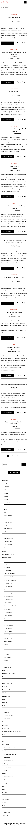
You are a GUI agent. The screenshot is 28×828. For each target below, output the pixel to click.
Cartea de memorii (8, 609)
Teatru (5, 548)
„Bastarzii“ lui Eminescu (14, 347)
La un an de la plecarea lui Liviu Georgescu (14, 206)
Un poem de (7, 780)
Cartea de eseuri (8, 589)
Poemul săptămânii (8, 776)
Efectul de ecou (7, 767)
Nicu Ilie (10, 823)
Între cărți (6, 654)
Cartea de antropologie (9, 573)
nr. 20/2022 (17, 428)
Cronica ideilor (7, 635)
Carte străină (7, 567)
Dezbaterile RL (5, 680)
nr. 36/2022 (17, 351)
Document (4, 686)
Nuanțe (5, 509)
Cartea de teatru (8, 622)
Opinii (5, 512)
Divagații (6, 493)
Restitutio (6, 660)
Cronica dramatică (8, 538)
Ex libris (6, 644)
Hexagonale (7, 757)
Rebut (5, 770)
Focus (5, 647)
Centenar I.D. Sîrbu (8, 715)
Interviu (4, 738)
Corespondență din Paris (10, 754)
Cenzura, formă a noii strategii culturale (14, 129)
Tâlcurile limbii (6, 812)
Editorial (6, 496)
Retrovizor (6, 664)
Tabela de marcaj (8, 528)
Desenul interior (8, 641)
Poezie (4, 773)
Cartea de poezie (8, 612)
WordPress (22, 825)
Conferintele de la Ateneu (8, 673)
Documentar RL (6, 689)
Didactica (6, 490)
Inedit (3, 735)
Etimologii (4, 702)
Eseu (14, 344)
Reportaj (4, 793)
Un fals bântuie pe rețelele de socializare (14, 384)
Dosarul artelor (6, 696)
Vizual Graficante (16, 823)
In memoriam (5, 728)
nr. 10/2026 (17, 95)
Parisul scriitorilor (8, 760)
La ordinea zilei (7, 506)
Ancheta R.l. (5, 531)
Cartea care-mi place (9, 570)
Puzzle (5, 525)
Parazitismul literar (14, 17)
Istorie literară (14, 49)
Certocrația (6, 483)
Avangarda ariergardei (9, 564)
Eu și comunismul (6, 705)
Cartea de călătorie (8, 577)
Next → (19, 455)
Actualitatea (14, 14)
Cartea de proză (8, 615)
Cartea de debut (8, 586)
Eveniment (5, 709)
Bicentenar (6, 712)
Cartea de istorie (8, 602)
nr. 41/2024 (17, 170)
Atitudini (14, 382)
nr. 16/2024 (17, 210)
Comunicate (5, 670)
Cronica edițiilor (8, 631)
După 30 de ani (7, 809)
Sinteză (4, 802)
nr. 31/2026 (17, 21)
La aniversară (7, 718)
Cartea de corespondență (10, 580)
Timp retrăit (5, 815)
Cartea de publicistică (9, 619)
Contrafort (6, 486)
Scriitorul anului (6, 799)
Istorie (3, 741)
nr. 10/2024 (17, 246)
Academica (5, 477)
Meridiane (4, 751)
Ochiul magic (5, 764)
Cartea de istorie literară (10, 606)
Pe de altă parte (8, 515)
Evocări (14, 203)
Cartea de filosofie (8, 596)
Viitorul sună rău (14, 166)
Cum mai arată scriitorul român (14, 277)
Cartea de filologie (8, 593)
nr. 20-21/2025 (17, 133)
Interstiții (6, 499)
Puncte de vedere (14, 88)
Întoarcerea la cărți (8, 651)
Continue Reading (7, 43)
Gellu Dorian (5, 7)
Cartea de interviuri (8, 599)
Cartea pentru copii (8, 628)
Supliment (4, 805)
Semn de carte (7, 667)
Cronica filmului (8, 541)
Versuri (5, 783)
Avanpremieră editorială (8, 554)
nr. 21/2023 (17, 281)
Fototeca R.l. (5, 725)
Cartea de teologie (8, 625)
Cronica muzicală (8, 544)
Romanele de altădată (9, 747)
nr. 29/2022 (17, 389)
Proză (3, 786)
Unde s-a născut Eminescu (14, 312)
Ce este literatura (14, 91)
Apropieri (6, 561)
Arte (3, 535)
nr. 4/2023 (17, 316)
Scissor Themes (6, 825)
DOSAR (4, 693)
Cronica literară (8, 638)
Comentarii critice (6, 557)
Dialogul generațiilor (7, 683)
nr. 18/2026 (17, 58)
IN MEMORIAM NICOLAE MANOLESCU (11, 731)
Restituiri (4, 796)
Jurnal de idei (7, 502)
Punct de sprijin (7, 657)
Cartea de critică (8, 583)
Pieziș (5, 519)
